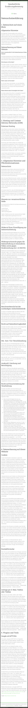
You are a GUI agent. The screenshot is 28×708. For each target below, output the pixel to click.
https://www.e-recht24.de (10, 695)
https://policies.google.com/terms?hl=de (10, 693)
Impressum (16, 705)
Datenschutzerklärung (10, 705)
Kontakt (20, 705)
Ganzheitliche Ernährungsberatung (14, 5)
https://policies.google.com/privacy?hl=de (13, 691)
